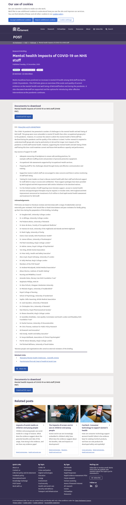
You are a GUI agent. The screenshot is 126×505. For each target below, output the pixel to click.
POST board (17, 483)
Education (64, 450)
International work (19, 478)
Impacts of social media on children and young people (27, 426)
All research (68, 486)
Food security (43, 483)
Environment (42, 481)
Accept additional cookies (20, 20)
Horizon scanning (70, 481)
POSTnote (33, 43)
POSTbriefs (67, 468)
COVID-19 (41, 468)
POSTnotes (67, 470)
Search (110, 29)
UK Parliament (17, 43)
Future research (69, 478)
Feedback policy (18, 475)
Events (70, 29)
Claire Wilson (28, 74)
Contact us (16, 470)
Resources (79, 29)
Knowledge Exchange (20, 481)
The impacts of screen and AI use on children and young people (61, 428)
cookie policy (58, 14)
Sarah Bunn (17, 74)
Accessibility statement (52, 503)
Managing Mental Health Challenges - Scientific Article (39, 358)
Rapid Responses (70, 473)
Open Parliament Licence (83, 500)
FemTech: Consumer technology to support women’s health (95, 428)
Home (42, 29)
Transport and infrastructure (48, 491)
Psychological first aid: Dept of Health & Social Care (38, 361)
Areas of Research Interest (73, 483)
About (88, 29)
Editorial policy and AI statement (24, 473)
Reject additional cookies (45, 20)
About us (16, 468)
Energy (40, 478)
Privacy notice (17, 503)
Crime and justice (87, 450)
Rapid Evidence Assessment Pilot (75, 475)
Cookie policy (27, 503)
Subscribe (99, 29)
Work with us (17, 486)
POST (17, 37)
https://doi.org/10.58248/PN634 (29, 127)
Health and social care (34, 452)
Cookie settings (66, 20)
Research (51, 29)
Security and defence (45, 489)
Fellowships (61, 29)
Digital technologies (21, 452)
